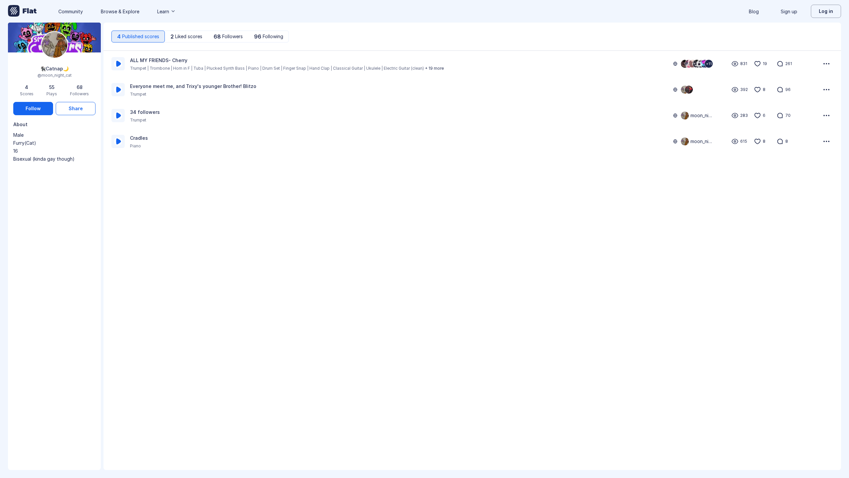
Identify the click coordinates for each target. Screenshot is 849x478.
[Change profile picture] (54, 45)
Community (70, 11)
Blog (754, 11)
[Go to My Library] (22, 11)
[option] (472, 64)
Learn (163, 11)
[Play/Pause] (118, 63)
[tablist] (200, 36)
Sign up (789, 11)
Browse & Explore (120, 11)
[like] (757, 64)
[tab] (138, 36)
